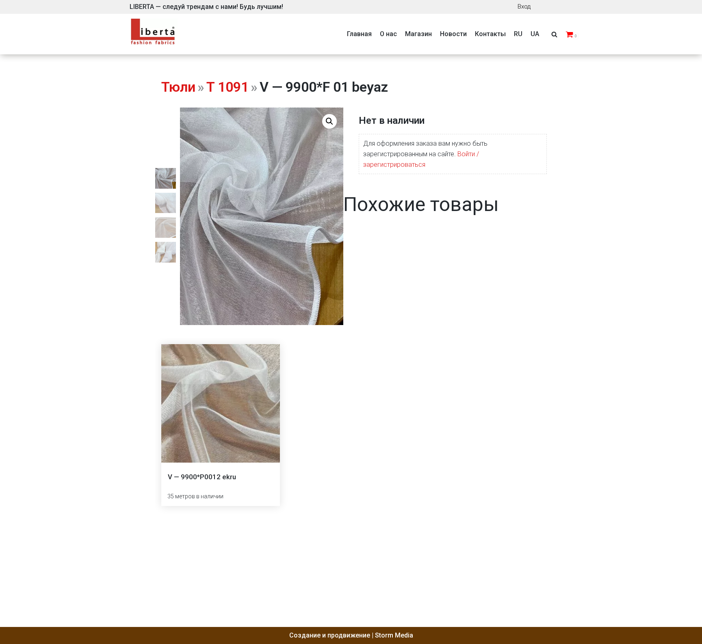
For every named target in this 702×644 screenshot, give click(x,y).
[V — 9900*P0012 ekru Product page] (220, 403)
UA (535, 34)
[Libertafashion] (153, 34)
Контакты (490, 34)
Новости (453, 34)
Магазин (418, 34)
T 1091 (227, 87)
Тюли (178, 87)
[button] (329, 121)
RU (518, 34)
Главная (359, 34)
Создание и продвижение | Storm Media (351, 635)
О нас (388, 34)
